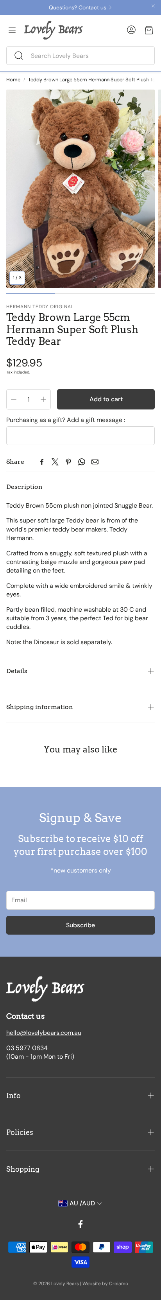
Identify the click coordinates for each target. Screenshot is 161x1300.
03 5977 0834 (27, 1048)
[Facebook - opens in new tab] (80, 1224)
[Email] (94, 461)
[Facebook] (41, 461)
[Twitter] (55, 461)
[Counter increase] (43, 399)
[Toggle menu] (12, 30)
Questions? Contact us (77, 7)
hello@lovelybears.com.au (43, 1033)
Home (13, 79)
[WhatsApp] (81, 461)
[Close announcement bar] (153, 6)
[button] (80, 56)
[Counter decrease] (14, 399)
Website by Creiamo (105, 1283)
